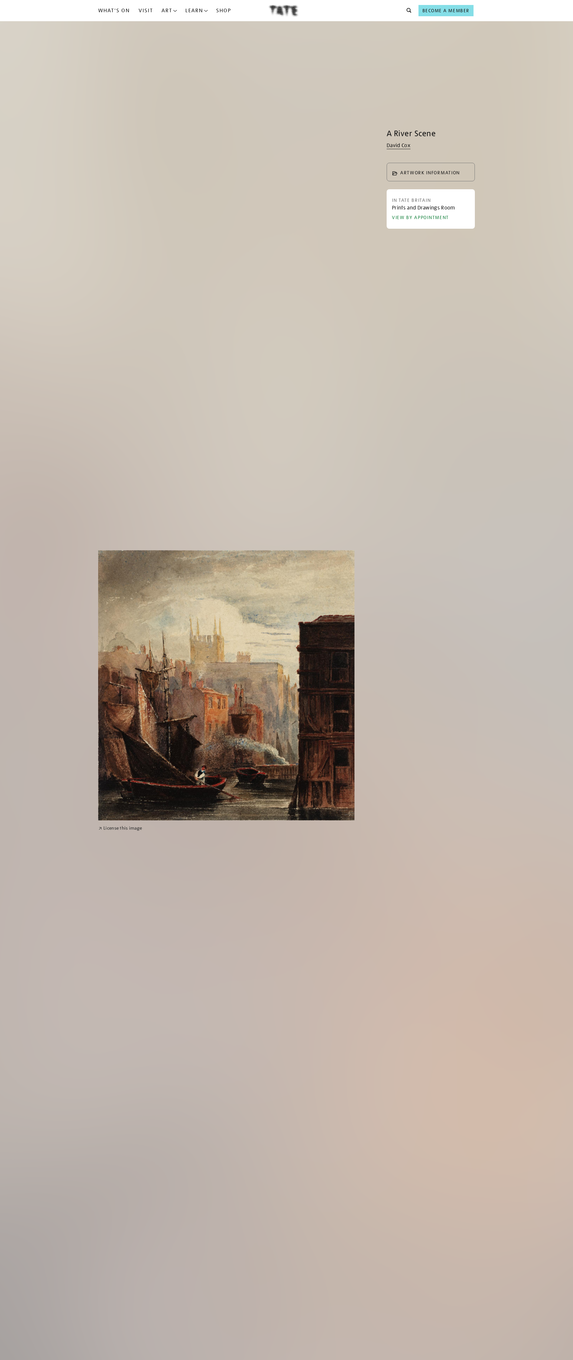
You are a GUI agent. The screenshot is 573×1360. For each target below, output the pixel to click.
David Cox (399, 145)
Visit (146, 10)
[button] (407, 10)
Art (166, 10)
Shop (223, 10)
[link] (120, 828)
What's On (114, 10)
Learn (194, 10)
